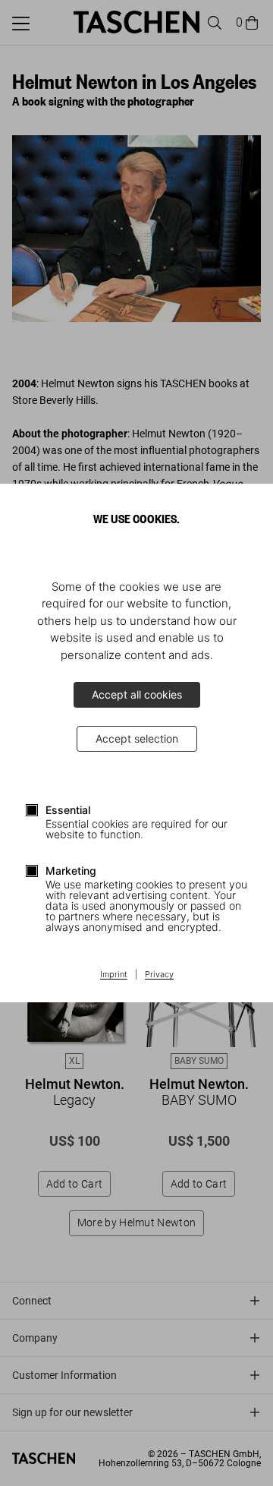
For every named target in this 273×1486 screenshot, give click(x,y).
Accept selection (137, 738)
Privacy (159, 975)
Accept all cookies (137, 694)
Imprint (113, 975)
